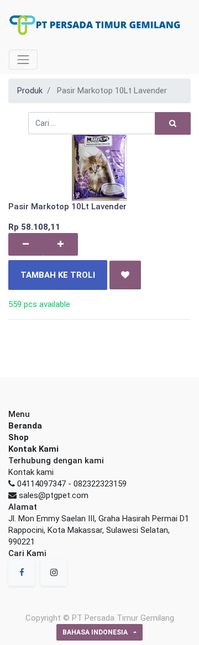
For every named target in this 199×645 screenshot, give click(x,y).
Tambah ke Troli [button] (57, 275)
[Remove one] (25, 244)
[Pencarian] (173, 123)
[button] (125, 275)
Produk (30, 91)
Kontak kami (31, 472)
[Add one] (60, 244)
